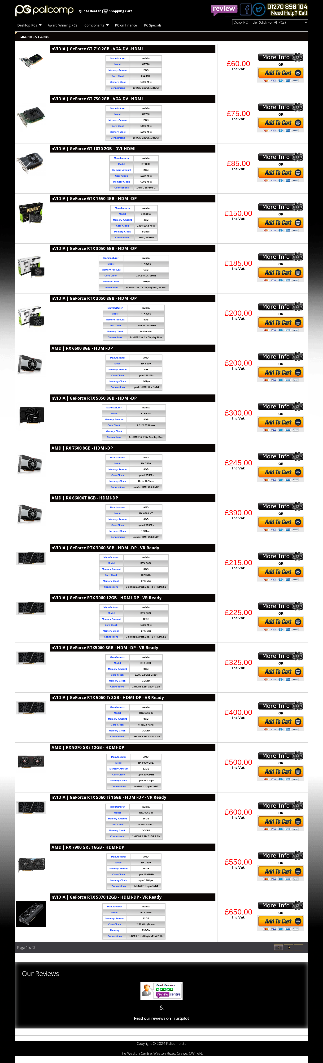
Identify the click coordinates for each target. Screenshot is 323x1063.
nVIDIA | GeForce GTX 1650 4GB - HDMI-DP (94, 198)
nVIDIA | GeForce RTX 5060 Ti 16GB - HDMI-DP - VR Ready (109, 797)
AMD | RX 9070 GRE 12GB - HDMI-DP (88, 747)
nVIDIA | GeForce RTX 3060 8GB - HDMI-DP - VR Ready (105, 548)
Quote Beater (90, 11)
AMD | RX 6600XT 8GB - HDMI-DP (85, 498)
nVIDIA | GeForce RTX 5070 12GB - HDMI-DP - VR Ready (107, 897)
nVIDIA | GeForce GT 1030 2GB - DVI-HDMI (93, 148)
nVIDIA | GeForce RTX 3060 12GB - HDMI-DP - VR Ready (107, 597)
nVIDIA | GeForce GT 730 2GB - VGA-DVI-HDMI (97, 98)
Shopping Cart (120, 11)
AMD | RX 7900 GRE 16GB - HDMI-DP (88, 847)
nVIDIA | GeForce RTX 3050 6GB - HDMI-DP (94, 248)
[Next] (298, 947)
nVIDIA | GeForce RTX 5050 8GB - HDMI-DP (94, 398)
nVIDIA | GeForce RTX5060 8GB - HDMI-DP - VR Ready (105, 647)
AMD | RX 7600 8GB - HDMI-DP (82, 448)
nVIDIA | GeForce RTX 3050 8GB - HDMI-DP (94, 298)
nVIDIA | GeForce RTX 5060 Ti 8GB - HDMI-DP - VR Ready (108, 697)
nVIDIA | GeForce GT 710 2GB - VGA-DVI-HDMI (97, 49)
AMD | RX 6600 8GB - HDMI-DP (82, 348)
